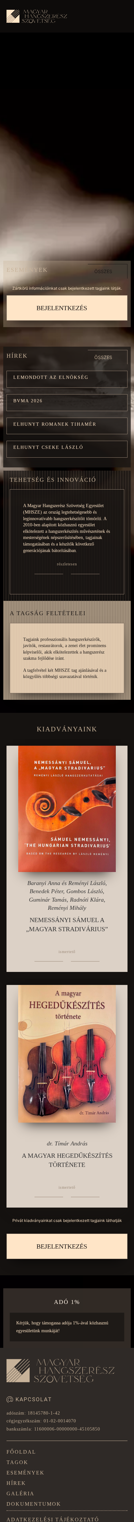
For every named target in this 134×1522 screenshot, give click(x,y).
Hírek (16, 1483)
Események (26, 1472)
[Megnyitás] (120, 17)
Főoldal (21, 1452)
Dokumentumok (34, 1504)
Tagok (17, 1462)
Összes (103, 271)
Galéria (20, 1493)
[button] (67, 379)
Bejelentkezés (61, 307)
